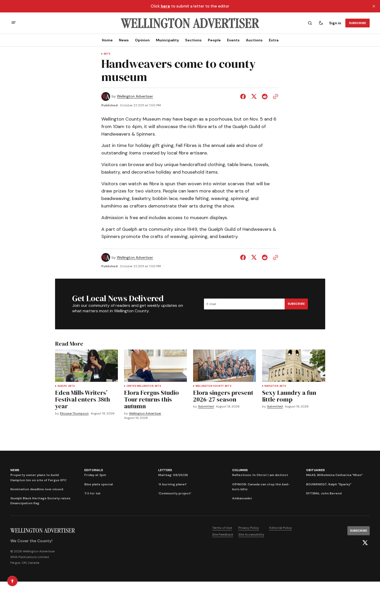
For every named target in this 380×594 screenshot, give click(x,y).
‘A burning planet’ (172, 484)
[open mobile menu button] (13, 23)
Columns (239, 470)
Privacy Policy (248, 528)
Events (233, 40)
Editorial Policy (280, 528)
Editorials (93, 470)
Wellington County (209, 386)
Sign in (335, 23)
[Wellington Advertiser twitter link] (365, 542)
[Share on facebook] (244, 96)
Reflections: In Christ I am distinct (260, 475)
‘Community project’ (174, 493)
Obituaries (315, 470)
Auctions (254, 40)
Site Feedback (222, 534)
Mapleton (271, 386)
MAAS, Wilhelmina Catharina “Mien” (334, 475)
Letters (165, 470)
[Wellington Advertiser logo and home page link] (190, 23)
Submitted (206, 406)
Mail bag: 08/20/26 (173, 475)
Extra (273, 40)
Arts (107, 54)
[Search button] (310, 23)
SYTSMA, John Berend (323, 493)
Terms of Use (222, 528)
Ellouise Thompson (74, 413)
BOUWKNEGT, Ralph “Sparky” (328, 484)
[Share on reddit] (264, 96)
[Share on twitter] (253, 96)
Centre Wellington (140, 386)
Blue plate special (98, 484)
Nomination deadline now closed (36, 489)
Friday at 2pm (95, 475)
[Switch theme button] (321, 23)
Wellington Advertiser (135, 96)
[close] (374, 6)
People (214, 40)
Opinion (142, 40)
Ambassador (242, 498)
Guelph (62, 386)
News (124, 40)
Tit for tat (92, 493)
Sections (193, 40)
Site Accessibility (251, 534)
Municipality (167, 40)
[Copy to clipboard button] (274, 96)
